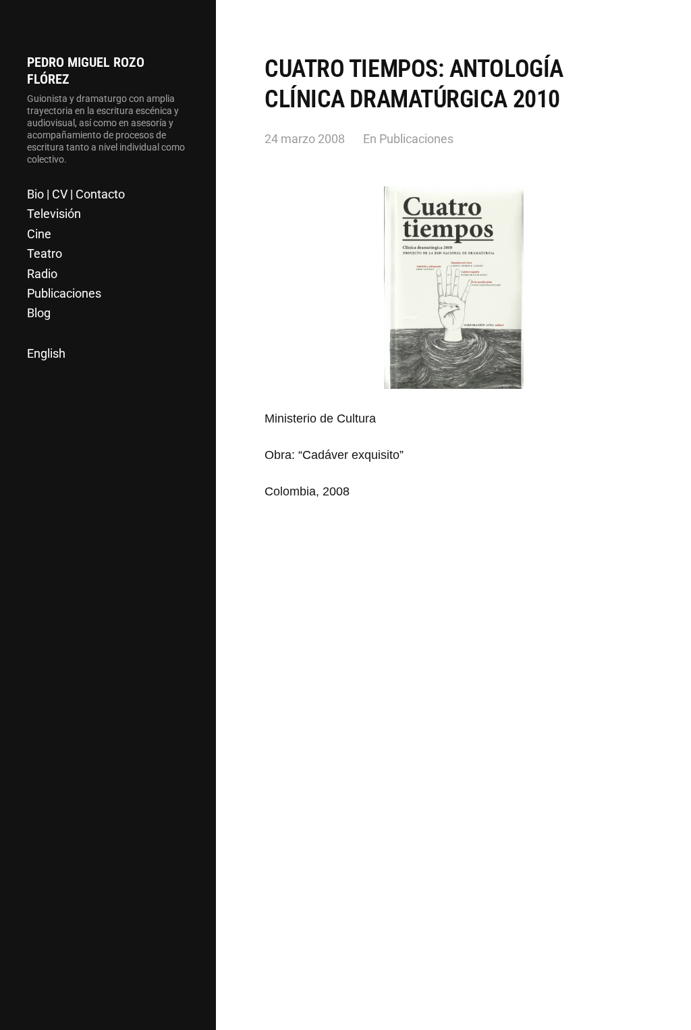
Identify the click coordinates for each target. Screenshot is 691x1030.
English (46, 353)
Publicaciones (64, 293)
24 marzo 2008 (305, 139)
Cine (39, 234)
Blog (39, 313)
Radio (42, 274)
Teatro (44, 253)
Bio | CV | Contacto (76, 194)
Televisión (54, 214)
